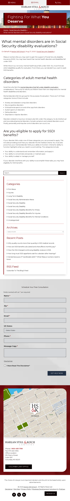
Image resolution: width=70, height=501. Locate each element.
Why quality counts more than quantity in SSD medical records (31, 243)
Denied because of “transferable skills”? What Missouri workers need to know (33, 258)
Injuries (10, 193)
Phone (7, 336)
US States (8, 326)
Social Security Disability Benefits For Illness (24, 210)
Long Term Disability (15, 196)
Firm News (12, 189)
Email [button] (36, 2)
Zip (6, 306)
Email (7, 316)
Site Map (17, 489)
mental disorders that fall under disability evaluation (39, 87)
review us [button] (50, 493)
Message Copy (11, 346)
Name (7, 296)
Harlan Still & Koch (18, 51)
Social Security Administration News (21, 199)
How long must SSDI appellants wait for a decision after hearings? (32, 253)
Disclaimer (8, 361)
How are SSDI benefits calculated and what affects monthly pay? (32, 247)
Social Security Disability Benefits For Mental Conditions (28, 217)
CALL (59, 3)
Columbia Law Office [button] (19, 467)
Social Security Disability (45, 51)
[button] (12, 2)
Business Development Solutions (44, 489)
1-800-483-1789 (17, 449)
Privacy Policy (26, 489)
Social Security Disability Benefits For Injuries (24, 213)
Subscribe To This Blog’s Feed (17, 270)
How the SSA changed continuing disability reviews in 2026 (29, 250)
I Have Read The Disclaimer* (18, 366)
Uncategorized (13, 220)
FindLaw (62, 489)
